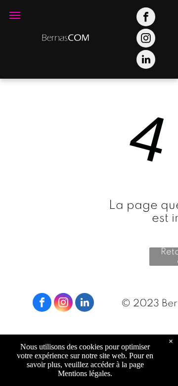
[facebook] (145, 18)
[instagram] (145, 39)
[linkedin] (145, 60)
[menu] (15, 15)
